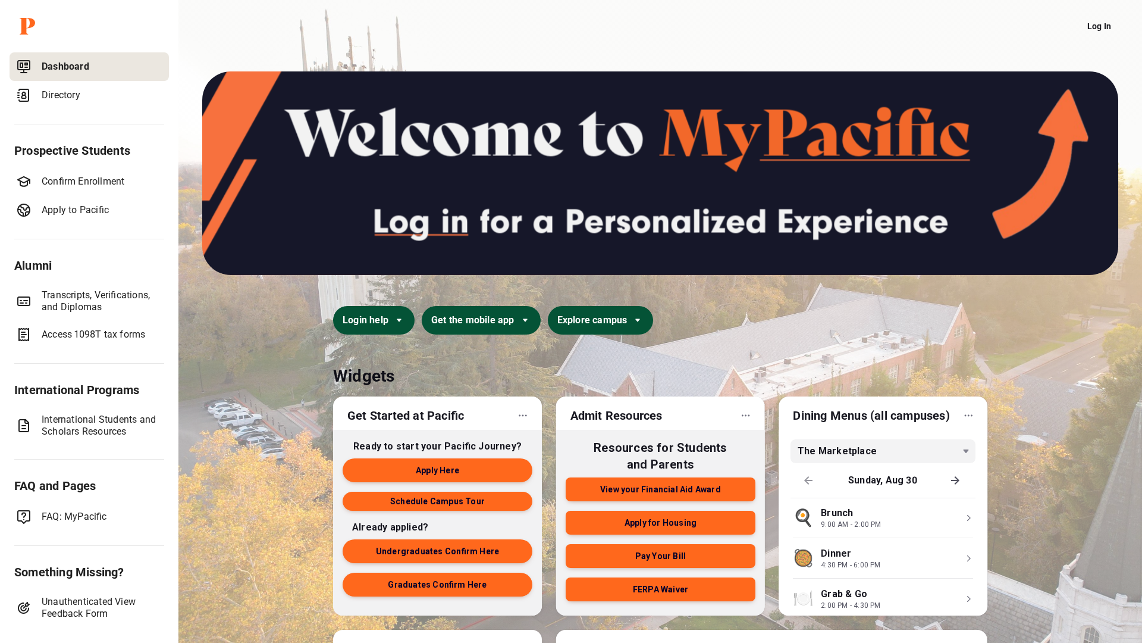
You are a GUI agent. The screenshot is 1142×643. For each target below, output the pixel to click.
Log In (1099, 26)
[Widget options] (522, 415)
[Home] (91, 26)
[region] (89, 345)
